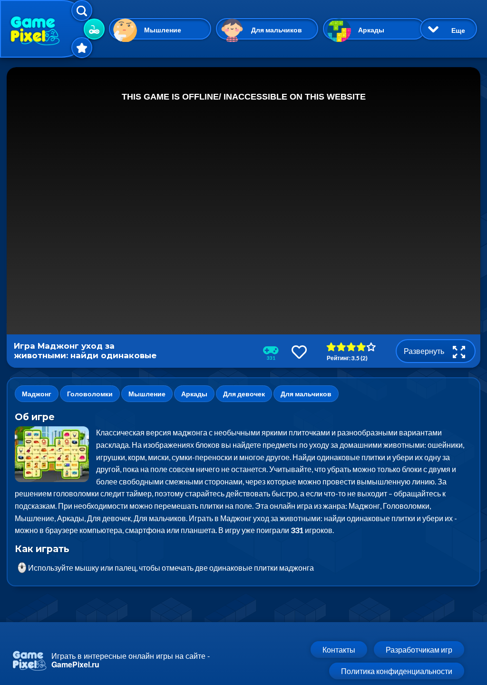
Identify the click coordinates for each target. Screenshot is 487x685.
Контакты (338, 649)
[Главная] (45, 29)
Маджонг (36, 394)
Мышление (162, 30)
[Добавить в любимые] (299, 351)
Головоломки (90, 394)
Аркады (371, 30)
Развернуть (425, 350)
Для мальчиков (276, 30)
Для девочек (244, 394)
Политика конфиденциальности (396, 670)
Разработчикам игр (419, 649)
